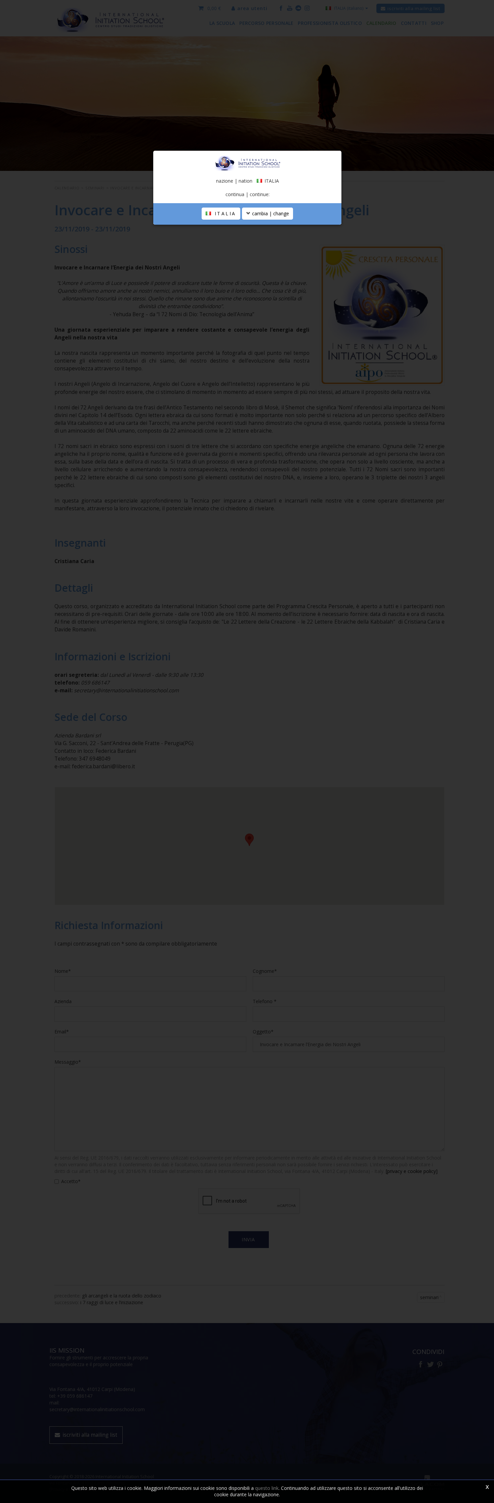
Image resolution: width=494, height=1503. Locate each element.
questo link (267, 1488)
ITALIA (224, 213)
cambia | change (270, 213)
